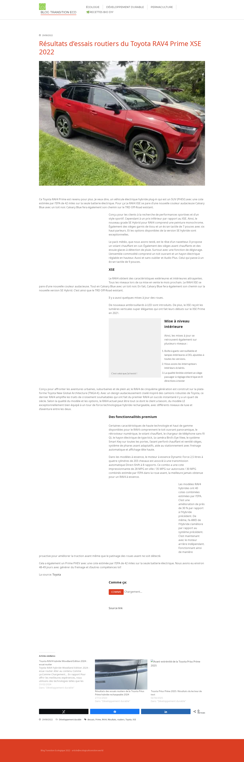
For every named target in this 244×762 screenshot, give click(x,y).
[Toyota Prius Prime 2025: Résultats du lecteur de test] (177, 674)
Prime (98, 719)
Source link (116, 608)
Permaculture (162, 7)
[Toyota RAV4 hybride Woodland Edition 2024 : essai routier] (67, 674)
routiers (120, 719)
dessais (90, 719)
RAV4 (104, 719)
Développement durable (125, 7)
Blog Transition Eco (58, 12)
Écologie (92, 7)
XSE (134, 719)
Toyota (56, 574)
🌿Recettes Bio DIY (99, 12)
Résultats (112, 719)
